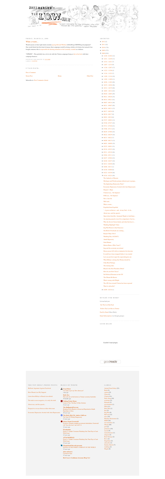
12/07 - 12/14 (108, 65)
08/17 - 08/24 (108, 111)
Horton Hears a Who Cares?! (112, 245)
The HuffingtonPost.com (70, 407)
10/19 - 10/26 (108, 85)
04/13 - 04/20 (108, 164)
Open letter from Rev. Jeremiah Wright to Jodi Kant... (119, 216)
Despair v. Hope (108, 190)
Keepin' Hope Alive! (109, 233)
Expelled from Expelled (110, 207)
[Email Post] (51, 59)
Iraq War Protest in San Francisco (113, 228)
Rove (106, 439)
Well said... (106, 201)
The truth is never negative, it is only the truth (42, 400)
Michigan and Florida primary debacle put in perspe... (119, 181)
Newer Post (29, 76)
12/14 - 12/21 (108, 62)
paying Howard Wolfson (59, 45)
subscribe (107, 443)
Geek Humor (107, 242)
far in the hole (78, 54)
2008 (103, 53)
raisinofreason (108, 433)
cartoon (106, 392)
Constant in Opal (67, 453)
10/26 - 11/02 (108, 82)
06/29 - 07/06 (108, 132)
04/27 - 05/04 (108, 158)
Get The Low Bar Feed (107, 305)
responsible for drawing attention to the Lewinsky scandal (58, 49)
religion (106, 435)
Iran (105, 410)
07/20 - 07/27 (108, 123)
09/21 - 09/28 (108, 97)
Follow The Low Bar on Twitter (109, 308)
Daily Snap (107, 398)
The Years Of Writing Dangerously (72, 417)
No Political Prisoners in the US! (113, 274)
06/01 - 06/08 (108, 143)
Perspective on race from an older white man (41, 408)
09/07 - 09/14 (108, 102)
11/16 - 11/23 (108, 73)
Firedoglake (67, 429)
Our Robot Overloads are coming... (113, 231)
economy (107, 400)
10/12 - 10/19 (108, 88)
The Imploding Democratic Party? (113, 184)
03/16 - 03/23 (108, 175)
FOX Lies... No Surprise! (110, 196)
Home (60, 76)
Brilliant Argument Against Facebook (39, 388)
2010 (103, 47)
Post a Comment (31, 72)
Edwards (107, 402)
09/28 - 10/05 (108, 94)
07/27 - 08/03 (108, 120)
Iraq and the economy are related (113, 248)
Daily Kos (66, 395)
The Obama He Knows (110, 277)
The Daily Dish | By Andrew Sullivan (74, 415)
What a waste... (32, 41)
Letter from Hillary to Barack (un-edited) (40, 396)
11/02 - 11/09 (108, 79)
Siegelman (107, 441)
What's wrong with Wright (111, 280)
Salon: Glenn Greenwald (71, 421)
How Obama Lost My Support (37, 392)
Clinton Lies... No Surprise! (111, 193)
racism (106, 431)
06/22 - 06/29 (108, 135)
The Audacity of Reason (110, 178)
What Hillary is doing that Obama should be (116, 260)
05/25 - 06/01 (108, 146)
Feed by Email (104, 312)
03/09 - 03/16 (108, 290)
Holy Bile (107, 408)
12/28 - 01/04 (108, 56)
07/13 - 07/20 (108, 126)
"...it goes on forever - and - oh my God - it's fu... (117, 210)
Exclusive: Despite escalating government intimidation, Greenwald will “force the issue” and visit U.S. (81, 424)
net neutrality (108, 423)
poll (105, 427)
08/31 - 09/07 (108, 105)
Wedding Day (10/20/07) (111, 236)
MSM (106, 421)
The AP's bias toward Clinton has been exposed (117, 283)
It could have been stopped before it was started (117, 254)
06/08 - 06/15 (108, 140)
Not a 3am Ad (107, 198)
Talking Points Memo (70, 401)
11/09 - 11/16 (108, 76)
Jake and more (68, 451)
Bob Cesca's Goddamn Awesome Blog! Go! (76, 458)
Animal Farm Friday (110, 388)
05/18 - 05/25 (108, 149)
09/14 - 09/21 (108, 100)
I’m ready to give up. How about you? (73, 390)
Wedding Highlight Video (111, 225)
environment (108, 404)
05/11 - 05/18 (108, 152)
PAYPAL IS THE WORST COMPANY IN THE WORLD (79, 447)
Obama (106, 425)
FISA (106, 406)
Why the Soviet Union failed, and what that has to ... (119, 222)
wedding (107, 447)
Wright (106, 449)
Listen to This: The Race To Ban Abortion (74, 403)
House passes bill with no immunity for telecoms (118, 251)
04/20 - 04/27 (108, 161)
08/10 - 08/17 (108, 114)
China (106, 394)
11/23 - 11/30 (108, 70)
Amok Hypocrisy (108, 239)
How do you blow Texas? (111, 271)
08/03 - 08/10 (108, 117)
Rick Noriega (108, 437)
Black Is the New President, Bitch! (113, 269)
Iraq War (107, 412)
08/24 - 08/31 (108, 108)
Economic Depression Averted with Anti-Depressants (119, 187)
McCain (107, 414)
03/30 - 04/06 (108, 170)
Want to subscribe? (109, 286)
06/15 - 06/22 (108, 138)
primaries (107, 429)
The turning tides (108, 266)
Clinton (34, 61)
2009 (103, 50)
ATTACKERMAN (68, 437)
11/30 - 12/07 (108, 67)
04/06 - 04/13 (108, 167)
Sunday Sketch (109, 445)
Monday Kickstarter (110, 418)
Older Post (90, 76)
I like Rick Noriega (109, 263)
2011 (103, 44)
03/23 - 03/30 (108, 173)
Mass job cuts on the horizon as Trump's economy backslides (79, 397)
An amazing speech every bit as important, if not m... (119, 219)
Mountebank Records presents (72, 445)
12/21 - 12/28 (108, 59)
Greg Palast (67, 389)
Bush (106, 390)
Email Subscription (106, 316)
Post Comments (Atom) (41, 80)
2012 (103, 42)
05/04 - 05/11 (108, 155)
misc (105, 416)
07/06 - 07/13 (108, 129)
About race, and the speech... (112, 213)
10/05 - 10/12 (108, 91)
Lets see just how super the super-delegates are (117, 257)
